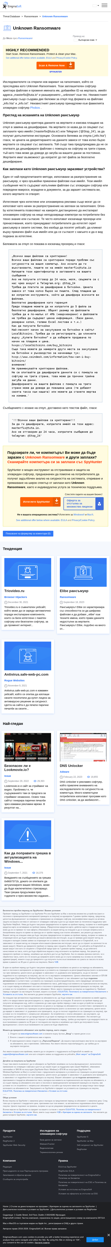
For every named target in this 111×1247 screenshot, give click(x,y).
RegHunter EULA (66, 1171)
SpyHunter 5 (82, 1137)
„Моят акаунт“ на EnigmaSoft (88, 1054)
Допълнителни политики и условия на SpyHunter (26, 1209)
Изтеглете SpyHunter (36, 501)
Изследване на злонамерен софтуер (53, 1132)
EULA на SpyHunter (67, 1167)
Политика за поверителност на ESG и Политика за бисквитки (82, 1183)
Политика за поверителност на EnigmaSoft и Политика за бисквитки (79, 1176)
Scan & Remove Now (52, 65)
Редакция (7, 1167)
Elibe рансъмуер (74, 591)
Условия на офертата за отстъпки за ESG (78, 1193)
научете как (67, 994)
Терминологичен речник (51, 1152)
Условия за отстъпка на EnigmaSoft (75, 1189)
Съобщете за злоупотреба (15, 1179)
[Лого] (12, 5)
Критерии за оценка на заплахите (77, 1112)
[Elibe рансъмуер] (83, 572)
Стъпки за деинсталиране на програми (29, 1206)
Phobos (35, 107)
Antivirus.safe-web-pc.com (26, 674)
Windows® (79, 514)
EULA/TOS (63, 992)
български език (98, 5)
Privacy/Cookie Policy (66, 58)
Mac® (90, 514)
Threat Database (11, 16)
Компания (9, 1160)
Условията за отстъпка (13, 994)
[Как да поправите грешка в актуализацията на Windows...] (27, 834)
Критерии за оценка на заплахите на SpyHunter (73, 1206)
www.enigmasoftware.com (31, 1034)
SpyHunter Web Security (14, 1145)
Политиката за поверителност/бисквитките (87, 992)
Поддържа (83, 1130)
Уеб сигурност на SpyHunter (90, 1145)
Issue (7, 776)
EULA (49, 58)
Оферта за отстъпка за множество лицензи (79, 503)
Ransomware (31, 16)
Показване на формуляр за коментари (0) (28, 533)
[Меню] (104, 6)
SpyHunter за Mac (85, 1141)
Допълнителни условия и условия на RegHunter (74, 1209)
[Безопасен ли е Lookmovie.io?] (27, 747)
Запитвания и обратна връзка (17, 1175)
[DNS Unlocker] (83, 747)
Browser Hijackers (15, 597)
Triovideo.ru (14, 591)
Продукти (9, 1130)
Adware (64, 771)
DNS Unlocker (71, 766)
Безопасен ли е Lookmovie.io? (17, 768)
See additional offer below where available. (26, 58)
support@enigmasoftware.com (15, 1054)
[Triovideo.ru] (27, 572)
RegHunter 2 (9, 1141)
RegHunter (82, 1149)
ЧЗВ (56, 962)
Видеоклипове (46, 1148)
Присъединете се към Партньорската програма (25, 1171)
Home (6, 1206)
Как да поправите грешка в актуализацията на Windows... (27, 857)
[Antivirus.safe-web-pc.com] (27, 656)
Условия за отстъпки (58, 1091)
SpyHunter (8, 1137)
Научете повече (42, 1242)
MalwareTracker (47, 1144)
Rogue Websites (14, 680)
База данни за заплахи (51, 1140)
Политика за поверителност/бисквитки (30, 1091)
